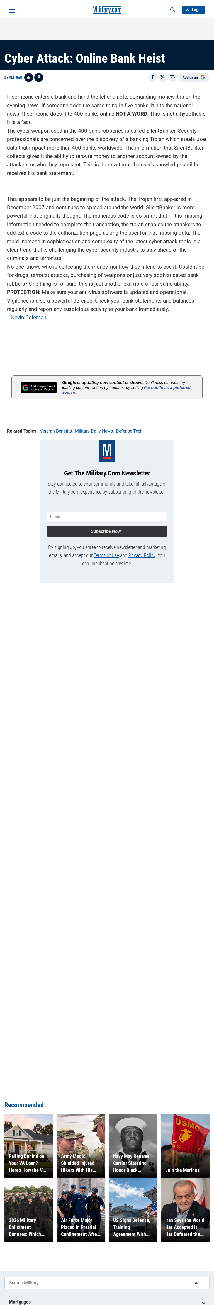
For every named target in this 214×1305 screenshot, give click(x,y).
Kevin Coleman (28, 317)
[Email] (172, 77)
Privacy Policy (141, 555)
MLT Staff (15, 77)
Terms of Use (106, 555)
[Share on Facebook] (152, 77)
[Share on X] (162, 77)
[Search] (173, 10)
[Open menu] (12, 10)
